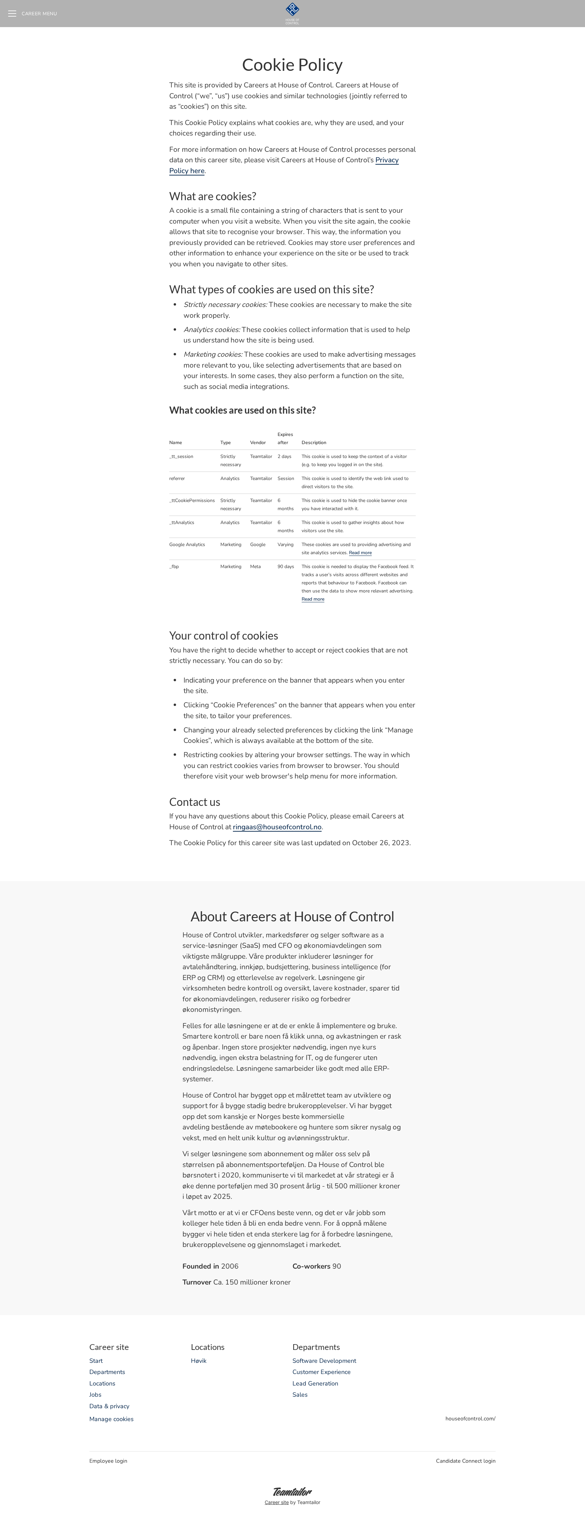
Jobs (95, 1395)
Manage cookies (111, 1419)
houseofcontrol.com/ (471, 1418)
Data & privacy (109, 1406)
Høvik (199, 1361)
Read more (360, 552)
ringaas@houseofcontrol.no (277, 827)
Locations (102, 1383)
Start (96, 1361)
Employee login (108, 1461)
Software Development (324, 1361)
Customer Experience (321, 1372)
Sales (300, 1395)
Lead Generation (315, 1383)
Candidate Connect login (466, 1461)
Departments (107, 1372)
